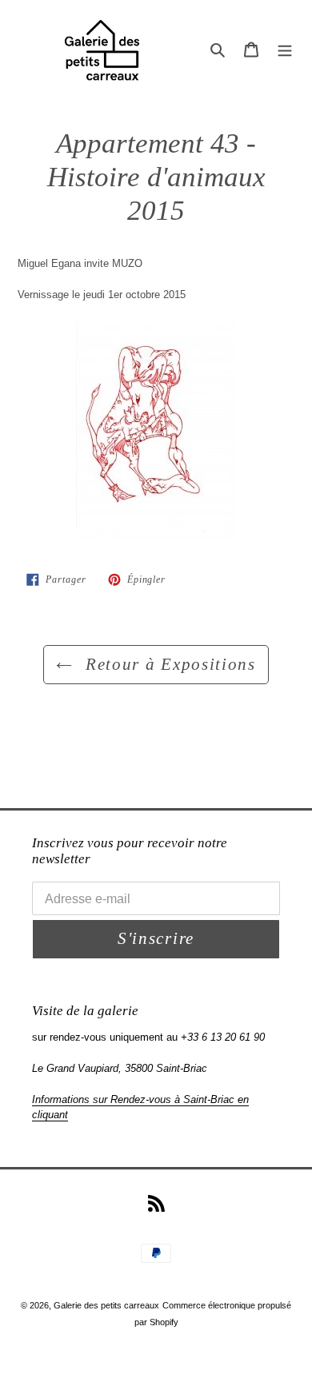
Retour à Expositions (167, 664)
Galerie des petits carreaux (106, 1305)
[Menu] (285, 49)
